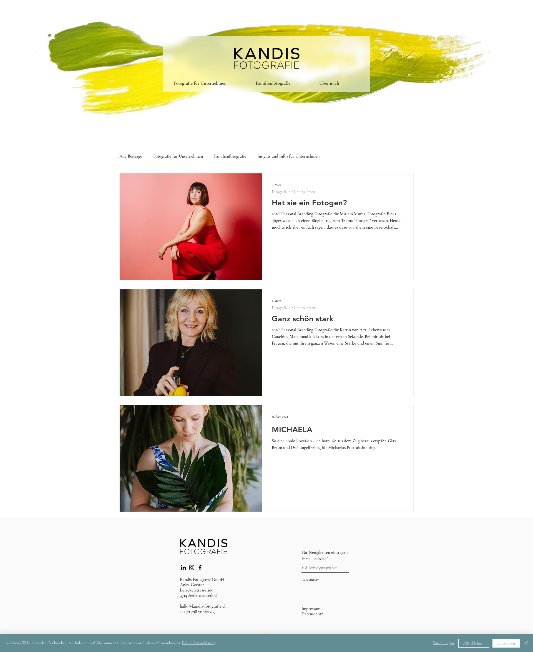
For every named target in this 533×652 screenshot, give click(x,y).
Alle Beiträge (130, 156)
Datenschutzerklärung (199, 643)
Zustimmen (506, 643)
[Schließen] (526, 643)
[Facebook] (200, 567)
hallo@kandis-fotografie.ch (203, 606)
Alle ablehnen (473, 643)
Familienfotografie (230, 156)
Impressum (310, 608)
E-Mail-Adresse (314, 559)
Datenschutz (312, 614)
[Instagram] (191, 567)
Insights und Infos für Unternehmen (288, 156)
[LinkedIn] (183, 567)
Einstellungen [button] (443, 643)
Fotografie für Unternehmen (178, 156)
